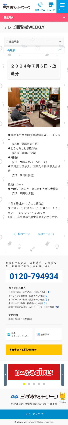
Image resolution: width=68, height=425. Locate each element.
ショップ (51, 10)
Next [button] (63, 374)
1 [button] (24, 384)
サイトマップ (32, 414)
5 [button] (44, 384)
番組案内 (9, 17)
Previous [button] (6, 374)
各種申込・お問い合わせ (22, 349)
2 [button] (29, 384)
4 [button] (39, 384)
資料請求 (45, 334)
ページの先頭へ (63, 397)
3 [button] (34, 384)
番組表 (11, 50)
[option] (34, 372)
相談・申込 (40, 10)
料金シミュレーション (20, 334)
